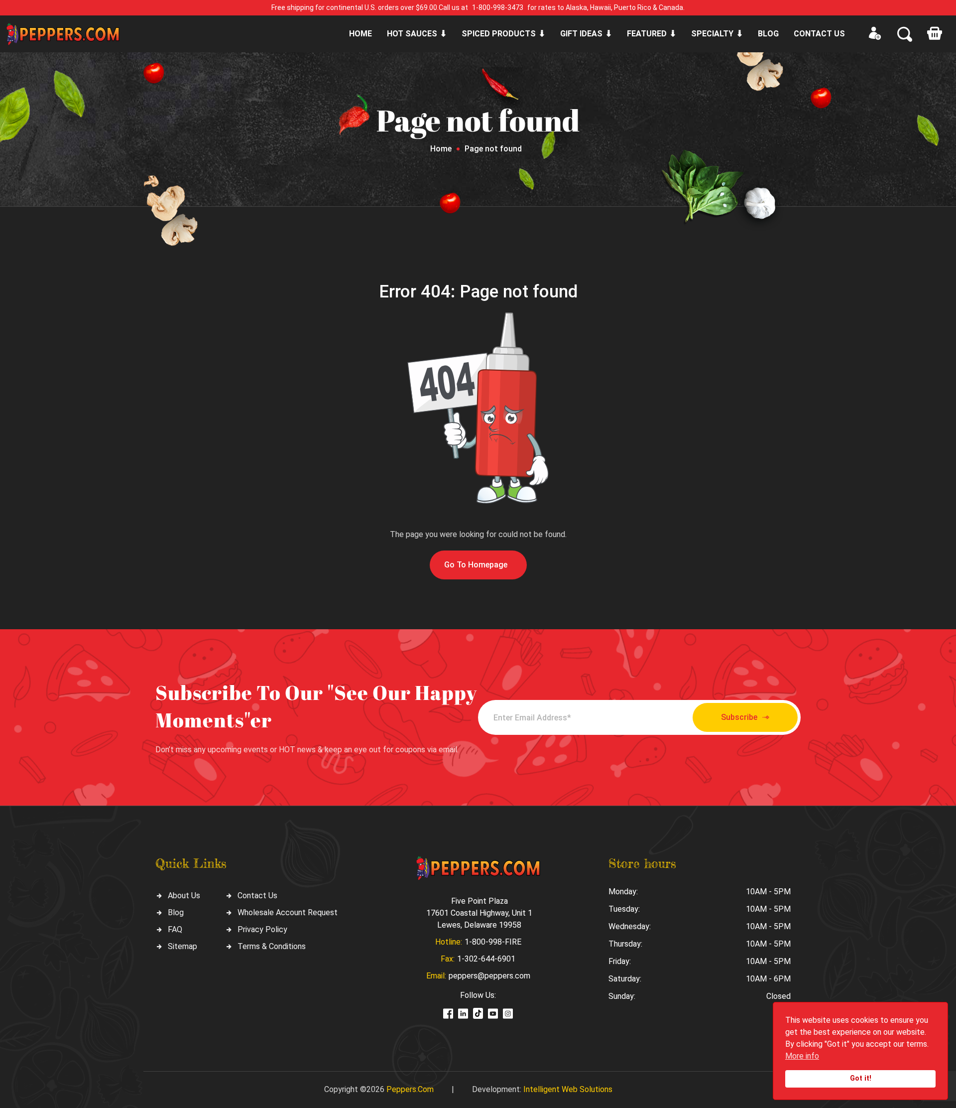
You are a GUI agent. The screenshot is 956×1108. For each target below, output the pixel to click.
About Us (184, 895)
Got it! (860, 1078)
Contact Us (257, 895)
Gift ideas (581, 33)
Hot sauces (412, 33)
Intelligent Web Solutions (567, 1089)
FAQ (175, 929)
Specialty (712, 33)
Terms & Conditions (272, 946)
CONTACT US (819, 33)
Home (360, 33)
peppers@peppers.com (489, 975)
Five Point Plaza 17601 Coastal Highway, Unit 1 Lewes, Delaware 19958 (479, 913)
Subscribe (739, 717)
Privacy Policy (262, 929)
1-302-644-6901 (486, 959)
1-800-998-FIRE (493, 942)
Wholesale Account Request (288, 912)
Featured (647, 33)
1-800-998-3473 (497, 7)
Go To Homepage (475, 564)
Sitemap (182, 946)
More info (802, 1056)
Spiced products (499, 33)
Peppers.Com (410, 1089)
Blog (768, 33)
